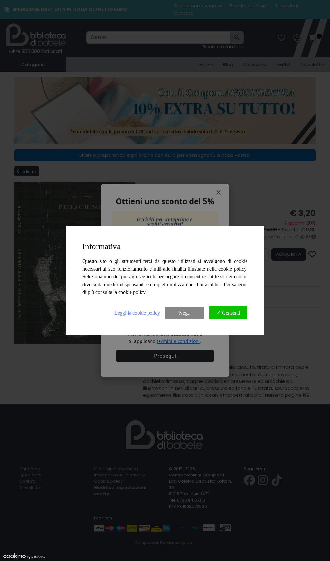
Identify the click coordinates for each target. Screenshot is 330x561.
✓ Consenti (228, 313)
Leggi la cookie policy (137, 313)
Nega (184, 313)
